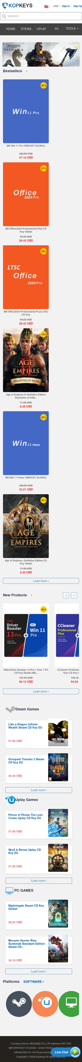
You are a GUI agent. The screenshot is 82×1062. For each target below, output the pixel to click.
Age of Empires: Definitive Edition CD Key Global (26, 562)
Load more (40, 581)
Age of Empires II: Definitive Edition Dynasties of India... (26, 396)
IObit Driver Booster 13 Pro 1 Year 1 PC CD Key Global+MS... (26, 671)
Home (10, 29)
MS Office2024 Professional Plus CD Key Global (26, 230)
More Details (26, 140)
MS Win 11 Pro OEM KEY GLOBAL (26, 145)
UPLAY (41, 29)
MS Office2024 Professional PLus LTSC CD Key (26, 313)
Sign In (66, 6)
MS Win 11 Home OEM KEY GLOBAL (26, 477)
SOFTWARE (33, 981)
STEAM (26, 29)
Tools (71, 28)
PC (57, 29)
